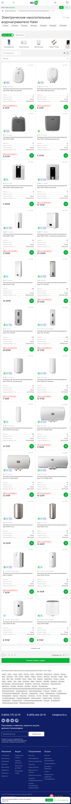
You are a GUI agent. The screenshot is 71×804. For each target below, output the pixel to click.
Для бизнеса (5, 758)
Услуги (47, 751)
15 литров (24, 25)
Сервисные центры (34, 775)
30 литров (34, 25)
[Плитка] (64, 53)
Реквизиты (4, 773)
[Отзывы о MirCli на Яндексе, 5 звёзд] (56, 796)
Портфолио (5, 761)
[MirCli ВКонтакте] (3, 720)
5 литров (5, 25)
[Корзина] (67, 2)
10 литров (15, 25)
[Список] (67, 53)
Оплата (46, 771)
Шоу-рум (31, 755)
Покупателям (34, 751)
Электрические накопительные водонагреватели (34, 11)
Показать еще (35, 648)
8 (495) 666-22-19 (36, 714)
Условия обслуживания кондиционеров (33, 786)
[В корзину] (31, 107)
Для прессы (5, 767)
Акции (18, 751)
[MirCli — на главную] (34, 2)
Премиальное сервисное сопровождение (49, 777)
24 (63, 655)
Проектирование (49, 763)
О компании (5, 755)
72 (69, 655)
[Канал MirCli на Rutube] (16, 720)
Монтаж (46, 755)
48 (66, 655)
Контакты (4, 764)
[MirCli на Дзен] (12, 720)
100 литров (63, 25)
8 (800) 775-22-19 (10, 714)
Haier (53, 11)
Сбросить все (19, 35)
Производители (33, 758)
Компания (6, 751)
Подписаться (36, 734)
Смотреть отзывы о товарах (35, 660)
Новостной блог (33, 767)
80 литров (53, 25)
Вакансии (4, 776)
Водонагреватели (10, 11)
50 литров (43, 25)
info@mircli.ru (59, 714)
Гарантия (31, 764)
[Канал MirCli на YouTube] (8, 720)
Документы (5, 770)
